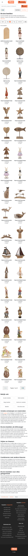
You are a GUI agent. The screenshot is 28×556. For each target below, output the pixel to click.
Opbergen (7, 517)
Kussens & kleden (7, 515)
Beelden (7, 406)
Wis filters (18, 10)
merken (23, 502)
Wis (25, 21)
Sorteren (20, 21)
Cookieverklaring (21, 538)
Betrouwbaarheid (21, 534)
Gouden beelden (7, 398)
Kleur (8, 21)
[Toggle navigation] (2, 2)
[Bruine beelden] (22, 388)
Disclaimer (24, 536)
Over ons (21, 530)
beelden (5, 413)
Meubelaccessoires (7, 513)
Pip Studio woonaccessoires (21, 508)
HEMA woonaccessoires (21, 510)
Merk (3, 21)
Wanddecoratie (7, 509)
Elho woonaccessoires (21, 512)
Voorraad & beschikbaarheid (7, 537)
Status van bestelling (7, 531)
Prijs (14, 21)
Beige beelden (7, 402)
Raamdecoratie (7, 511)
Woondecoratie (21, 406)
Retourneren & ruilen (7, 527)
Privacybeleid (18, 536)
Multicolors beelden (21, 402)
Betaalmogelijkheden (7, 535)
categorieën (9, 504)
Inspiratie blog (21, 526)
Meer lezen (3, 18)
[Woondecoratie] (3, 10)
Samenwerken (21, 532)
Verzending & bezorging (7, 529)
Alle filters (24, 10)
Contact (21, 528)
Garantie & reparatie (7, 533)
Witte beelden (21, 398)
